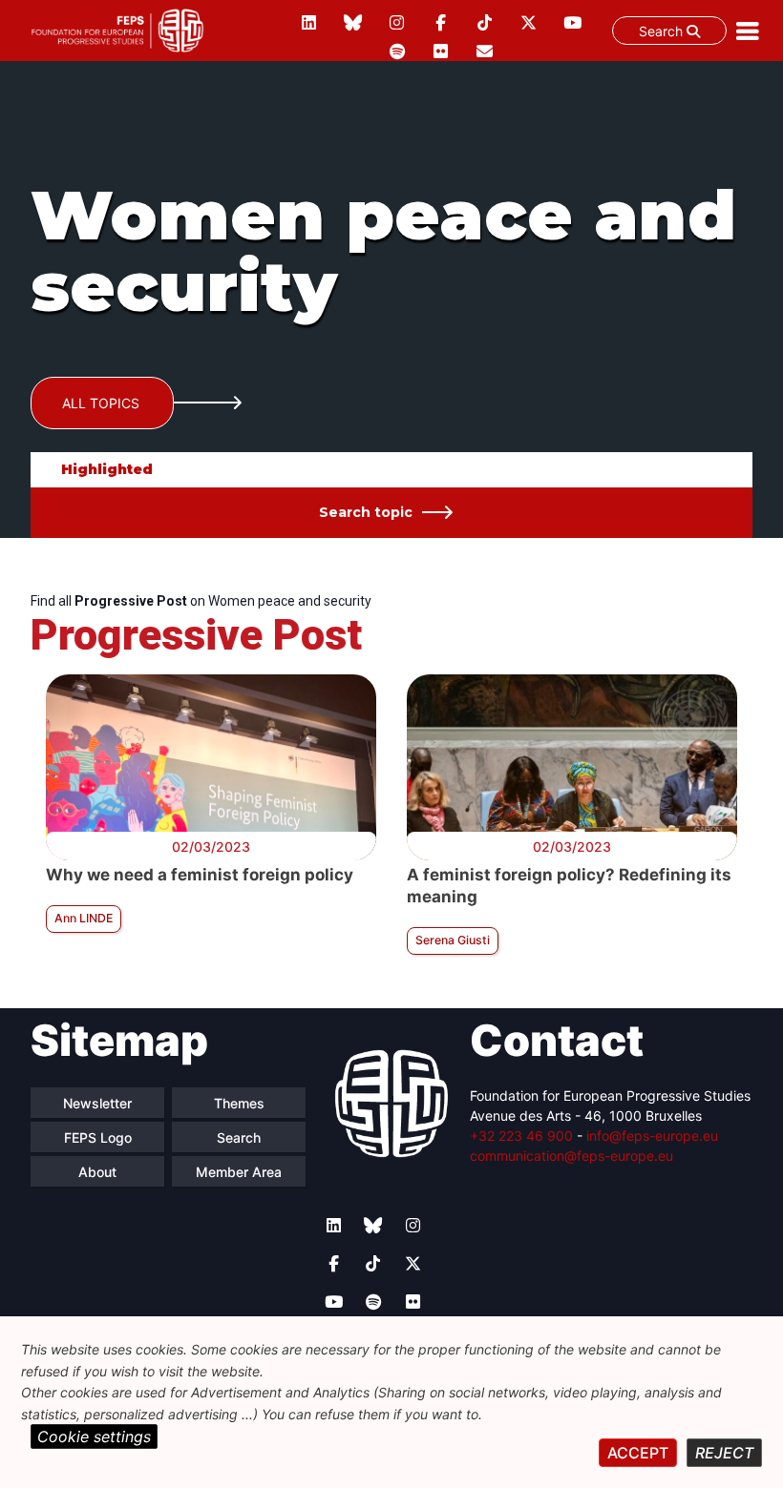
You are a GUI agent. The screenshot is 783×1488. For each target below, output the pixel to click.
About (97, 1172)
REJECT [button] (724, 1452)
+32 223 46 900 (521, 1135)
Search (663, 31)
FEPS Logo (98, 1137)
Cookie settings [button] (94, 1436)
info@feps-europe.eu (652, 1135)
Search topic (366, 512)
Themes (239, 1103)
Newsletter (97, 1103)
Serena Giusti (452, 940)
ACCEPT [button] (637, 1452)
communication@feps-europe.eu (571, 1155)
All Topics (100, 403)
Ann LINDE (83, 918)
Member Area (239, 1172)
